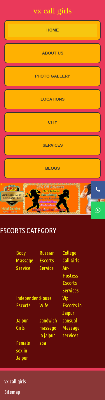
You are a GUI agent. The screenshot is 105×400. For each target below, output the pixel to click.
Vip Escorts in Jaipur (72, 305)
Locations (52, 99)
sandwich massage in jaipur (48, 327)
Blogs (52, 168)
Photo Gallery (52, 76)
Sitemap (12, 392)
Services (53, 145)
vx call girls (52, 10)
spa (42, 343)
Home (52, 30)
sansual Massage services (71, 327)
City (52, 122)
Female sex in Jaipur (23, 350)
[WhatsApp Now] (98, 210)
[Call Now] (98, 190)
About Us (52, 53)
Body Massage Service (24, 260)
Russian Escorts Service (47, 260)
